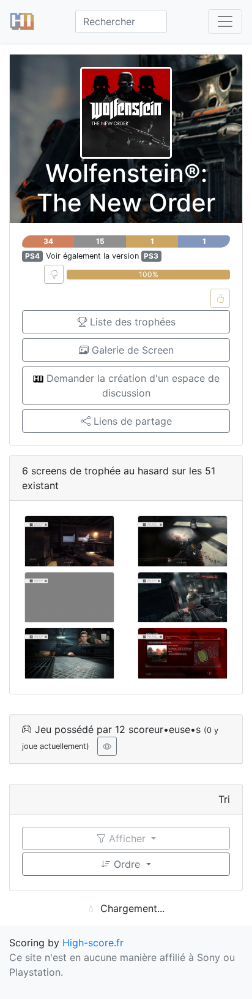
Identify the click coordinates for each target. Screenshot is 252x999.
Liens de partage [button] (131, 421)
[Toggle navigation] (225, 21)
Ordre (127, 864)
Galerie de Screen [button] (131, 350)
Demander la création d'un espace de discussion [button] (131, 385)
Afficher (127, 838)
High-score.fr (93, 942)
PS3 (151, 255)
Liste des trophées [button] (131, 322)
